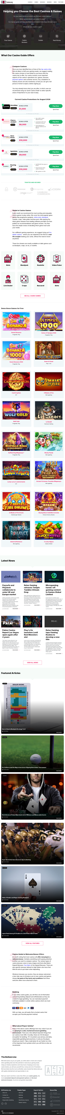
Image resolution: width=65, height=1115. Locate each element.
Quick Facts (56, 109)
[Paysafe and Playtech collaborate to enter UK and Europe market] (10, 591)
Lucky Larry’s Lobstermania (16, 482)
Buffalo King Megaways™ (16, 453)
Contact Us (5, 1095)
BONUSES (42, 2)
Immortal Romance (16, 541)
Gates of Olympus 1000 (48, 333)
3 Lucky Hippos (49, 541)
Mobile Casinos (22, 1102)
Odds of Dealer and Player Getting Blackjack (15, 897)
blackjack (45, 217)
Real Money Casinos (24, 1100)
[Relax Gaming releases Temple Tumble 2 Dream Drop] (32, 589)
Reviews (21, 1097)
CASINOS (30, 2)
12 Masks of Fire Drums (16, 513)
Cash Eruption (16, 393)
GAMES (36, 2)
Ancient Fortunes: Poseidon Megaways (48, 481)
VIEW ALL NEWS (32, 662)
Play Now (56, 106)
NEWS (55, 2)
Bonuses (21, 1092)
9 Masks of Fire (49, 393)
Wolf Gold (16, 421)
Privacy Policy (6, 1097)
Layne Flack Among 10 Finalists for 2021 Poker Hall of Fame (20, 933)
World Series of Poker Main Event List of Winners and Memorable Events (24, 815)
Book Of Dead (48, 361)
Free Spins (27, 965)
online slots (37, 217)
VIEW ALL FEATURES (32, 943)
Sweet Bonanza (16, 332)
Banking (21, 1095)
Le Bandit (49, 422)
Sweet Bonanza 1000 (16, 362)
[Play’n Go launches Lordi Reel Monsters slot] (32, 634)
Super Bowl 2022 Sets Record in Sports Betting (16, 859)
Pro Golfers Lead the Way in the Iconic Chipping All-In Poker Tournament (24, 767)
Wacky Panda (48, 453)
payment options (17, 79)
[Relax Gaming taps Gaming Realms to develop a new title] (54, 636)
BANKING (49, 2)
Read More (15, 608)
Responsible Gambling (8, 1100)
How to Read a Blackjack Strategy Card (13, 729)
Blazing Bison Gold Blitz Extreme (49, 513)
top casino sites (46, 69)
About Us (5, 1092)
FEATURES (60, 2)
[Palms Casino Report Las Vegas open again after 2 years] (10, 634)
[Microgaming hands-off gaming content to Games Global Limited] (54, 591)
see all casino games (32, 296)
